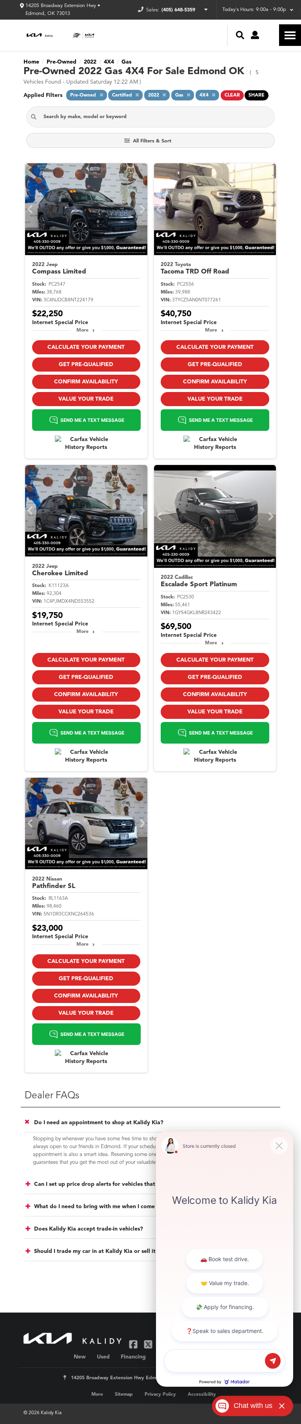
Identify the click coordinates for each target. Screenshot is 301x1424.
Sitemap (124, 1394)
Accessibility (202, 1394)
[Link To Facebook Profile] (134, 1344)
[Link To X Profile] (148, 1344)
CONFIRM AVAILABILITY (86, 382)
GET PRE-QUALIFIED (86, 364)
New (80, 1357)
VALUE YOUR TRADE (86, 399)
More (82, 330)
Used (103, 1357)
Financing (133, 1357)
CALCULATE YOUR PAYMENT (86, 347)
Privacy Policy (160, 1394)
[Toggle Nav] (290, 35)
